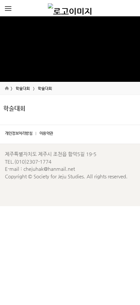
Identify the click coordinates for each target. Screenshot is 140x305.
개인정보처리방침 (18, 133)
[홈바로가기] (70, 8)
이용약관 (46, 133)
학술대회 (23, 88)
